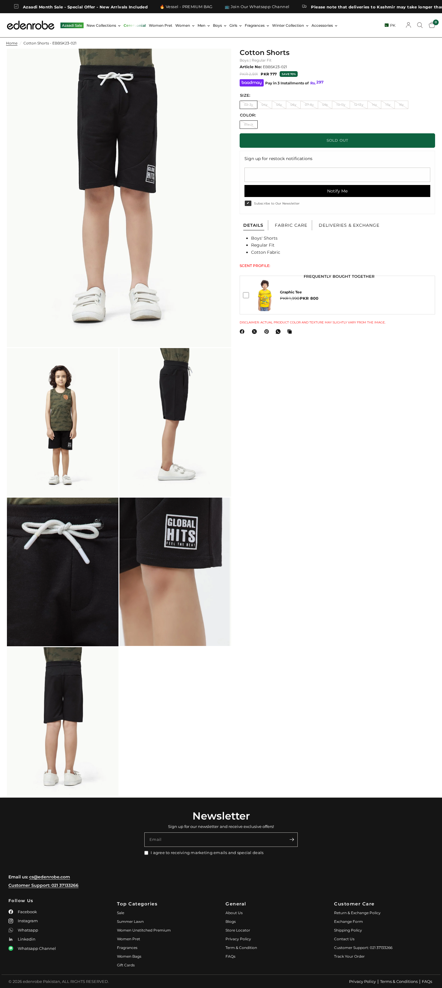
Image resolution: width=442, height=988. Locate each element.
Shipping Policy (348, 930)
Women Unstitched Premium (144, 930)
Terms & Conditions (399, 981)
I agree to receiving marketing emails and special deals (207, 852)
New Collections (101, 25)
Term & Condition (241, 947)
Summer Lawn (130, 921)
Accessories (322, 25)
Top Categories (137, 904)
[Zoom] (218, 61)
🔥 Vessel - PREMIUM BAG (149, 7)
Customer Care (354, 904)
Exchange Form (348, 921)
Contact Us (344, 939)
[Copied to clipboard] (290, 331)
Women (182, 25)
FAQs (230, 956)
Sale (120, 913)
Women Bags (129, 956)
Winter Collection (288, 25)
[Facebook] (243, 331)
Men (201, 25)
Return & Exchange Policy (357, 913)
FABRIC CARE (291, 225)
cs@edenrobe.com (49, 877)
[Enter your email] (292, 839)
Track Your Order (349, 956)
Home (11, 43)
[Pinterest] (268, 331)
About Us (234, 913)
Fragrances (255, 25)
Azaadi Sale (72, 25)
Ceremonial (135, 25)
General (236, 904)
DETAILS (253, 225)
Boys (217, 25)
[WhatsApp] (279, 331)
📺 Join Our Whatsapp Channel (219, 7)
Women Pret (160, 25)
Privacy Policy (238, 939)
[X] (255, 331)
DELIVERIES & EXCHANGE (349, 225)
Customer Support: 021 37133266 (43, 885)
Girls (233, 25)
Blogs (231, 921)
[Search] (420, 25)
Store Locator (238, 930)
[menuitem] (72, 25)
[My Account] (408, 25)
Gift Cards (126, 965)
